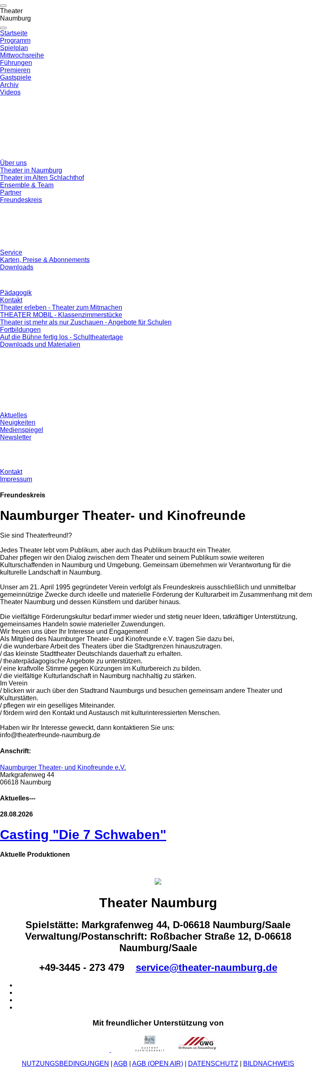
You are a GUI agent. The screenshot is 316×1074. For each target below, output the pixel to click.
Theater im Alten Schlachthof (42, 177)
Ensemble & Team (26, 185)
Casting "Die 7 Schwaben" (83, 834)
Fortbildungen (20, 329)
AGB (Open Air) (157, 1063)
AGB (121, 1063)
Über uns (13, 162)
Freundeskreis (21, 199)
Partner (10, 192)
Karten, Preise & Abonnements (45, 259)
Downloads (16, 267)
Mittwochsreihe (22, 55)
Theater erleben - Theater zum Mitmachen (61, 307)
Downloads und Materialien (40, 344)
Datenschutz (213, 1063)
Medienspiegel (21, 429)
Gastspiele (15, 77)
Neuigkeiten (17, 422)
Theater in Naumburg (31, 170)
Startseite (14, 33)
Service (11, 252)
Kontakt (11, 300)
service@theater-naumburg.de (206, 967)
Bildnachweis (268, 1063)
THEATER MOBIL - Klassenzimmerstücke (61, 314)
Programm (15, 40)
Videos (10, 92)
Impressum (16, 479)
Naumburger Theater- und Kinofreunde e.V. (63, 767)
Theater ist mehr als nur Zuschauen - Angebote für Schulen (86, 322)
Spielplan (14, 47)
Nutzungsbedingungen (65, 1063)
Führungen (16, 62)
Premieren (15, 70)
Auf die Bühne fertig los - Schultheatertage (61, 336)
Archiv (9, 84)
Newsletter (15, 437)
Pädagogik (16, 292)
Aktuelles (13, 415)
